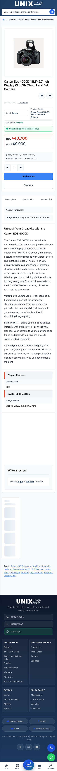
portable (25, 572)
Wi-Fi (27, 569)
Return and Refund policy (13, 657)
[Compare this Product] (49, 96)
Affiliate (7, 704)
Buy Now (28, 185)
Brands (7, 695)
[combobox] (25, 12)
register (30, 481)
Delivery (7, 647)
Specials (8, 708)
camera (27, 566)
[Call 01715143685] (51, 748)
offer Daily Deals (11, 651)
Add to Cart (28, 176)
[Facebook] (20, 747)
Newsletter (36, 708)
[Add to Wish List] (41, 96)
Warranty (8, 672)
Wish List (35, 704)
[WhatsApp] (51, 757)
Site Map (35, 661)
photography (44, 566)
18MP (35, 566)
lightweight (15, 572)
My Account (36, 695)
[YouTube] (36, 747)
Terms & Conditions (13, 681)
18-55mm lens (38, 569)
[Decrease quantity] (7, 167)
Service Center (11, 667)
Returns (34, 656)
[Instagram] (28, 747)
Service (7, 663)
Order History (37, 699)
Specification (28, 199)
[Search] (52, 11)
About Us (8, 677)
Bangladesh (18, 569)
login (20, 481)
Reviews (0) (46, 199)
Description (10, 199)
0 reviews (23, 102)
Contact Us (36, 647)
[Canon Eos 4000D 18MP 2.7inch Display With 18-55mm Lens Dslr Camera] (28, 52)
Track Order (36, 651)
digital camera (36, 572)
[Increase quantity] (20, 167)
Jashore (8, 569)
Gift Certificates (11, 699)
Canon (15, 113)
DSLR (20, 566)
